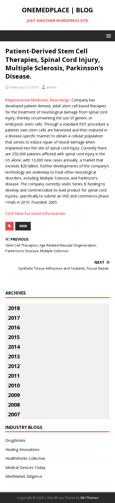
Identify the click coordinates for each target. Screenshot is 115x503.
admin (51, 87)
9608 (23, 226)
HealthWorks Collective (25, 458)
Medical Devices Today (25, 467)
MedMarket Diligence (23, 476)
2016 (14, 327)
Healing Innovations (22, 449)
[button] (108, 35)
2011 (14, 375)
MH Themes (89, 497)
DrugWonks (15, 440)
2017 (14, 317)
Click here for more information (35, 213)
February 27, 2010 (24, 87)
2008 (14, 404)
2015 (14, 337)
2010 (14, 385)
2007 (14, 414)
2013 (14, 356)
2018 (14, 308)
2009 (14, 395)
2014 (14, 346)
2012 (14, 366)
